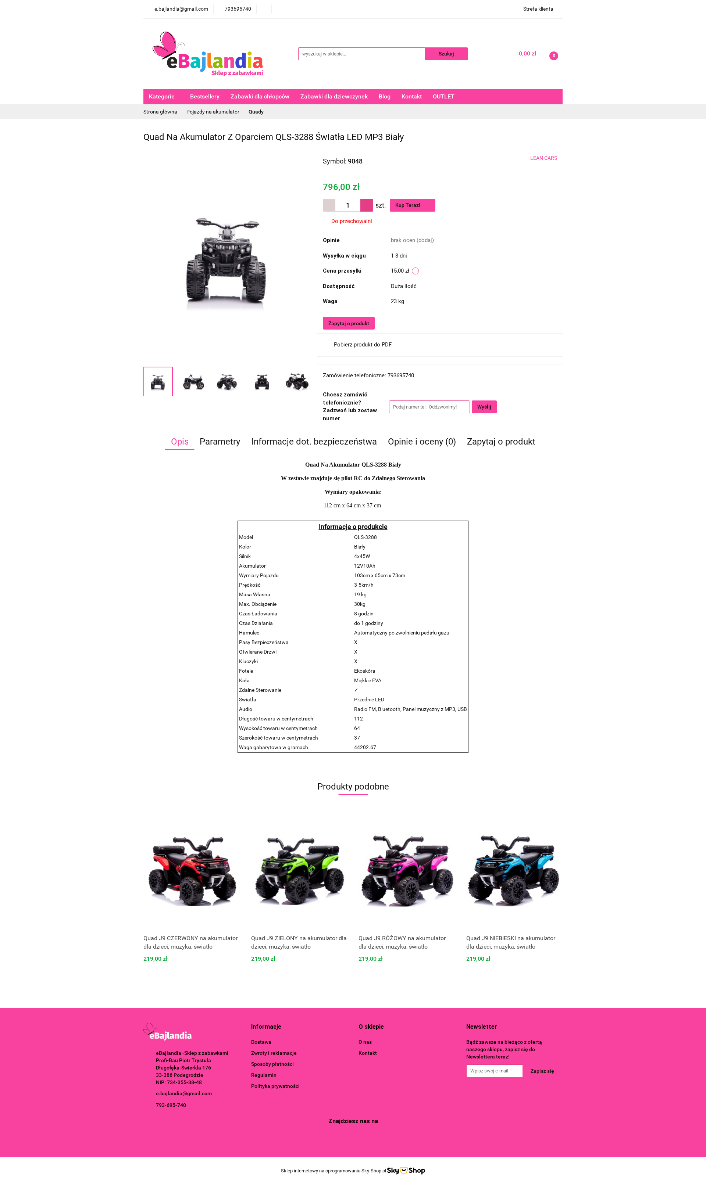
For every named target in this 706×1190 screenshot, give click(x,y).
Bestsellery (205, 96)
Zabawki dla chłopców (260, 96)
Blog (385, 96)
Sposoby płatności (272, 1064)
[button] (266, 1027)
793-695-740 (171, 1105)
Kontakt (412, 96)
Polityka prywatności (275, 1086)
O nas (365, 1042)
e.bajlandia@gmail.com (184, 1093)
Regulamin (264, 1075)
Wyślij (484, 407)
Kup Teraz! (408, 205)
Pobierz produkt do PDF (363, 344)
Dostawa (261, 1042)
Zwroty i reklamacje (274, 1053)
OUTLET (443, 96)
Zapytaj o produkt (348, 323)
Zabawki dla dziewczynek (334, 96)
